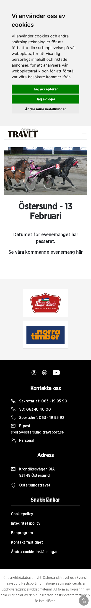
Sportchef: (41, 418)
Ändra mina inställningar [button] (45, 109)
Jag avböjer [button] (45, 99)
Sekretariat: (42, 401)
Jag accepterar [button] (45, 89)
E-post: (37, 429)
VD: (34, 409)
